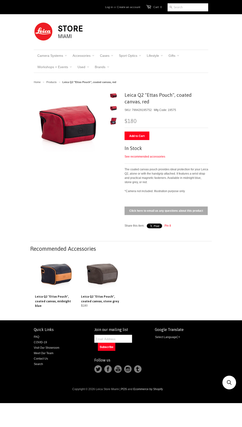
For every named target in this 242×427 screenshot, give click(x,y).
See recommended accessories (145, 156)
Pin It (167, 225)
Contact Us (41, 358)
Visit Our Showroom (46, 347)
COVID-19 (40, 342)
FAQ (36, 337)
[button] (229, 382)
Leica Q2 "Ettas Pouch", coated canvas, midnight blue (53, 301)
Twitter (98, 369)
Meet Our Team (43, 353)
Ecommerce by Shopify (148, 389)
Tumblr (138, 369)
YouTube (118, 369)
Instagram (128, 369)
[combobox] (188, 7)
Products (51, 82)
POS (124, 389)
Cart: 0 (157, 7)
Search (38, 364)
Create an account (128, 7)
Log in (109, 7)
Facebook (108, 369)
